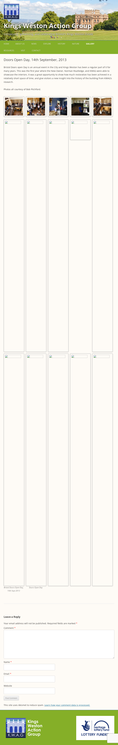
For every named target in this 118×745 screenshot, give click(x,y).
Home (6, 43)
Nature (75, 43)
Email (7, 673)
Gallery (90, 43)
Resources (9, 50)
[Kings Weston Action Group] (11, 18)
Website (8, 685)
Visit (23, 50)
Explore (47, 43)
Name (8, 662)
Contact (36, 50)
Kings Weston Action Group (48, 25)
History (61, 43)
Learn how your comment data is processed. (67, 705)
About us (20, 43)
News (34, 43)
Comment (10, 628)
